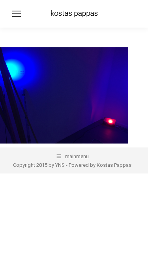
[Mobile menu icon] (16, 14)
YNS (60, 165)
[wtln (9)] (64, 95)
